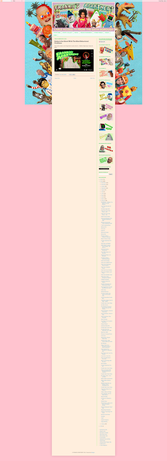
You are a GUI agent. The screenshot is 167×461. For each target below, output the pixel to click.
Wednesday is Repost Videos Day (105, 338)
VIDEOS (107, 32)
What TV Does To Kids (105, 238)
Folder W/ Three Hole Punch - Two (105, 214)
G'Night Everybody (105, 279)
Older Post (92, 78)
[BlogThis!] (70, 74)
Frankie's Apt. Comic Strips (106, 303)
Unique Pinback (104, 323)
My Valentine (103, 343)
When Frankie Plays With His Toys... (106, 361)
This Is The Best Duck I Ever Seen (106, 358)
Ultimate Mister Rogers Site (105, 442)
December (103, 182)
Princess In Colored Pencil (106, 334)
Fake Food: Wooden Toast (106, 274)
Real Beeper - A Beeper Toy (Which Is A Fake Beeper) (107, 203)
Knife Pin (103, 230)
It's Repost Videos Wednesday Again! (105, 258)
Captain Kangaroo (105, 419)
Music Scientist (104, 319)
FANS (55, 35)
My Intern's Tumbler (104, 432)
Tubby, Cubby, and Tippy (106, 391)
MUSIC (76, 32)
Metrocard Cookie (104, 232)
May (102, 195)
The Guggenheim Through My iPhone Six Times (106, 287)
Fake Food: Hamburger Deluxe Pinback (106, 265)
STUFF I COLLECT (67, 32)
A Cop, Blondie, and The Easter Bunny (106, 394)
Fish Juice (103, 228)
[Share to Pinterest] (74, 74)
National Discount (104, 291)
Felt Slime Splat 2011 (105, 209)
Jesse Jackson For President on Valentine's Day (106, 350)
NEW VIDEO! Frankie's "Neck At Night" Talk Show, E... (106, 246)
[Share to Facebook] (73, 74)
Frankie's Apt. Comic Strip (106, 327)
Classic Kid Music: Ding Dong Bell (106, 317)
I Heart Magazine (103, 445)
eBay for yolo (102, 431)
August (103, 189)
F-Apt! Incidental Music (106, 225)
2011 (101, 426)
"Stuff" (102, 418)
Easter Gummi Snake (105, 216)
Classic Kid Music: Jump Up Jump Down (107, 311)
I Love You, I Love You (105, 355)
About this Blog (104, 396)
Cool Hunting (102, 437)
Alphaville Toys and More (105, 439)
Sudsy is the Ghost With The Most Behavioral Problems (106, 371)
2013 (101, 179)
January (103, 423)
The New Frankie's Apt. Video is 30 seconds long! (106, 294)
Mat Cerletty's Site (104, 435)
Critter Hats (103, 289)
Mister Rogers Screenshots (106, 378)
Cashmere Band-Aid (105, 325)
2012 (101, 181)
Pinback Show (104, 401)
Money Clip (103, 234)
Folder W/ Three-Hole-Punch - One (105, 211)
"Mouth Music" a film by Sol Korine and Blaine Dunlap (106, 404)
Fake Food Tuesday (105, 260)
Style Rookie (102, 440)
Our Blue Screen (104, 304)
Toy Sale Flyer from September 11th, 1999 (106, 330)
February (103, 200)
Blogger (93, 452)
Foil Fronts (103, 335)
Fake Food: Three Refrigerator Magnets (106, 277)
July (102, 191)
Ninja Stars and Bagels (106, 243)
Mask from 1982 (104, 332)
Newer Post (57, 78)
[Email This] (69, 74)
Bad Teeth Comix (103, 434)
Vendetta (103, 416)
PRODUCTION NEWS (86, 32)
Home (75, 78)
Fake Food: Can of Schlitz (106, 270)
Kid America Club (103, 429)
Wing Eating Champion (106, 409)
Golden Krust (102, 443)
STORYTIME (57, 32)
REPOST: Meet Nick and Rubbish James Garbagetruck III (106, 384)
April (102, 197)
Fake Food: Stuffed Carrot (106, 262)
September (103, 188)
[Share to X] (72, 74)
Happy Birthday (104, 421)
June (102, 193)
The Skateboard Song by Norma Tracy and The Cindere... (106, 307)
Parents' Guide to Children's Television (106, 236)
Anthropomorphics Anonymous (105, 250)
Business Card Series (105, 414)
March (102, 198)
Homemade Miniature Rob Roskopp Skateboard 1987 (106, 219)
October (103, 186)
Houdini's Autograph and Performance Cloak (106, 284)
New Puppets (104, 363)
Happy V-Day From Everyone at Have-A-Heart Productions (106, 346)
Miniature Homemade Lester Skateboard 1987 (106, 223)
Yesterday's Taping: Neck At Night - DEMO (107, 301)
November (103, 184)
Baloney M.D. (104, 226)
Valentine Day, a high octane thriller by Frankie (106, 341)
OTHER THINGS (98, 32)
